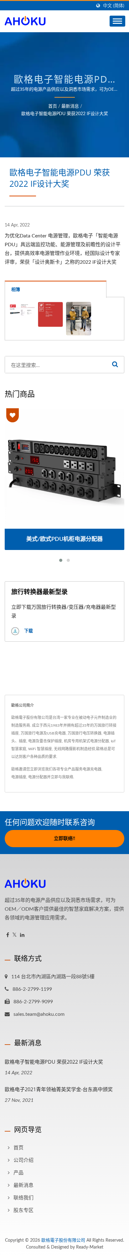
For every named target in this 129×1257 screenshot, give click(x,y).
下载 (28, 631)
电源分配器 (37, 777)
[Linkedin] (22, 935)
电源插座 (18, 777)
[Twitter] (14, 935)
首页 (52, 106)
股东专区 (23, 1210)
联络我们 (23, 1197)
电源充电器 (92, 769)
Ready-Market (89, 1247)
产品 (18, 1172)
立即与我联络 (62, 777)
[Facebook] (7, 935)
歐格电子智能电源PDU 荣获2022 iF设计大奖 (64, 114)
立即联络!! (64, 838)
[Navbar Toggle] (117, 21)
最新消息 (70, 106)
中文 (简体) (113, 5)
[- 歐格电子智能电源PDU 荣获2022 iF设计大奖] (22, 310)
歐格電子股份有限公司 (63, 1240)
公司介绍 (23, 1160)
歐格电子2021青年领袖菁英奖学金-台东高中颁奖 (59, 1089)
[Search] (115, 364)
